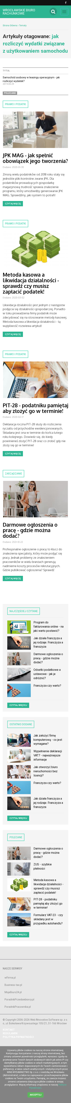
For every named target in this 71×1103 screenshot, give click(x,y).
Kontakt (9, 1029)
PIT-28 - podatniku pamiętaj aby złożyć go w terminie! (35, 408)
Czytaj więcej (13, 203)
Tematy (23, 25)
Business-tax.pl (13, 984)
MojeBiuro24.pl (13, 992)
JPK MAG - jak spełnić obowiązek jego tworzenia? (35, 158)
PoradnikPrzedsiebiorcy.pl (19, 999)
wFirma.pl (10, 977)
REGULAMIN (10, 1033)
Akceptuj (35, 1095)
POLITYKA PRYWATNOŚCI (18, 1037)
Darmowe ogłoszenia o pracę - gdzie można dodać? (30, 530)
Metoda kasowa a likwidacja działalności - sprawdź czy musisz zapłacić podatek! (31, 283)
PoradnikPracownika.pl (18, 1006)
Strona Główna (10, 25)
